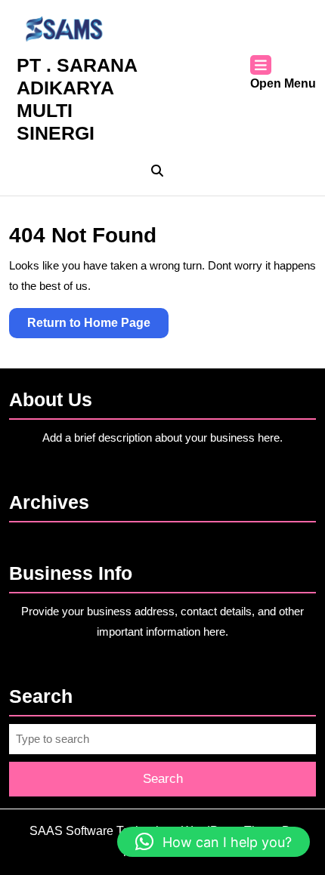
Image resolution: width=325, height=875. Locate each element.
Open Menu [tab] (283, 85)
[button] (213, 842)
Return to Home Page (98, 327)
